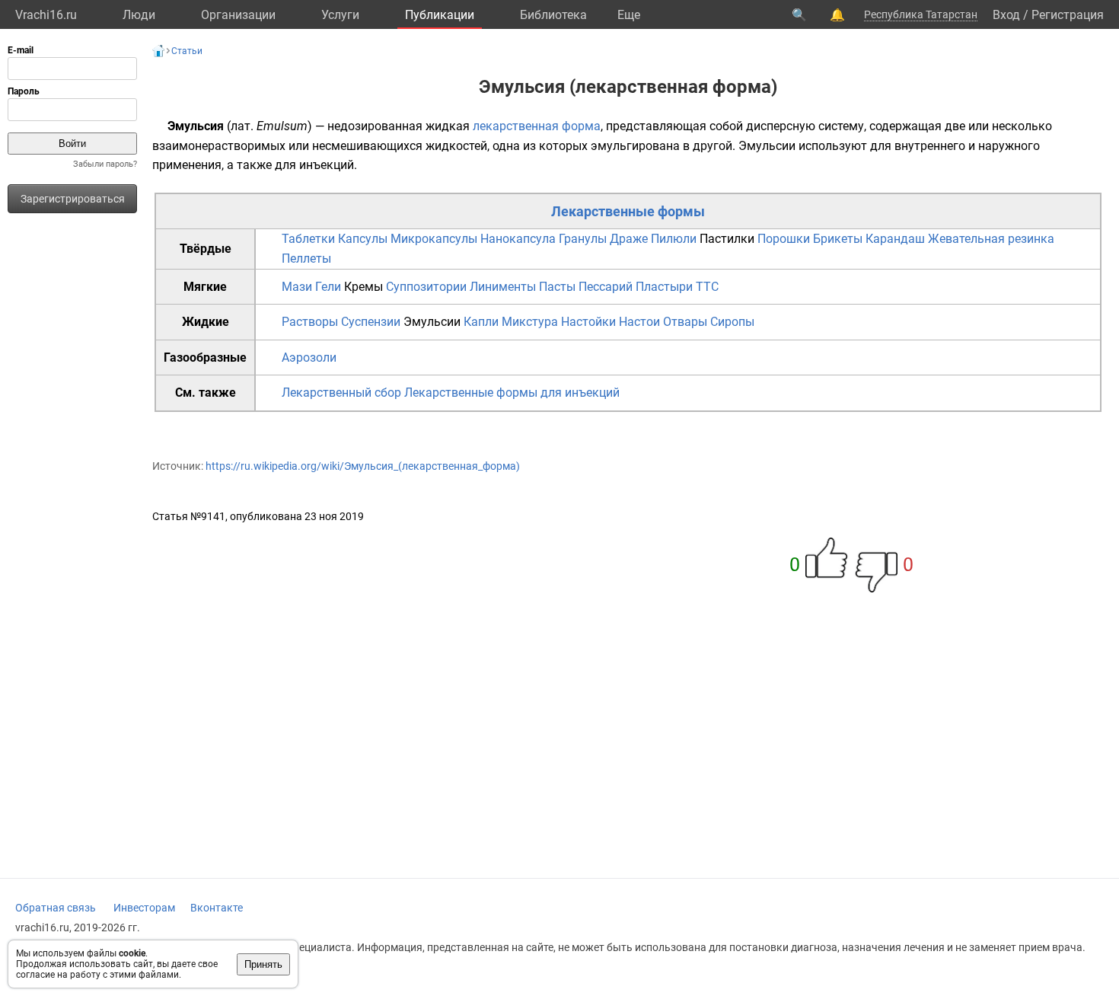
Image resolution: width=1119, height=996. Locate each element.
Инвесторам (144, 908)
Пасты (557, 286)
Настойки (588, 321)
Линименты (503, 286)
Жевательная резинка (991, 238)
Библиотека (553, 15)
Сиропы (732, 321)
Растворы (310, 321)
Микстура (530, 321)
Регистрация (1067, 15)
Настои (639, 321)
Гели (328, 286)
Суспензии (370, 321)
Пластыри (664, 286)
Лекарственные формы (628, 211)
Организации (238, 15)
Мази (297, 286)
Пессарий (606, 286)
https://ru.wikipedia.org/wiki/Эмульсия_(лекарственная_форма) (363, 466)
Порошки (783, 238)
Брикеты (837, 238)
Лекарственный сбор (341, 392)
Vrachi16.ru (46, 15)
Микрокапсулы (434, 238)
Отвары (685, 321)
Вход (1006, 15)
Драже (629, 238)
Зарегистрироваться (73, 199)
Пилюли (674, 238)
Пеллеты (306, 258)
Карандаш (895, 238)
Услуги (340, 15)
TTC (707, 286)
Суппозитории (426, 286)
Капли (481, 321)
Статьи (186, 51)
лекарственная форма (537, 126)
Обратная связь (55, 908)
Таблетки (308, 238)
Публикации (439, 15)
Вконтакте (216, 908)
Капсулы (362, 238)
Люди (139, 15)
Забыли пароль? (105, 164)
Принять (263, 964)
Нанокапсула (518, 238)
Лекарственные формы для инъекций (512, 392)
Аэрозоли (309, 357)
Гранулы (583, 238)
